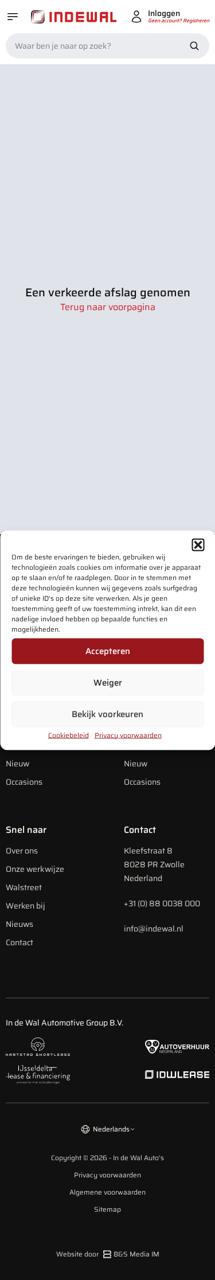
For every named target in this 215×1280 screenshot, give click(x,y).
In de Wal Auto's (138, 1157)
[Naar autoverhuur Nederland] (177, 1047)
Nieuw (17, 763)
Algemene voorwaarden (107, 1192)
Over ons (22, 850)
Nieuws (19, 924)
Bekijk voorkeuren (107, 714)
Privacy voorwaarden (128, 734)
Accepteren (107, 651)
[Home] (74, 17)
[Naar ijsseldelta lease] (38, 1074)
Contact (19, 942)
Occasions (24, 782)
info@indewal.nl (153, 928)
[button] (198, 544)
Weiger (107, 683)
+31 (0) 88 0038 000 (162, 903)
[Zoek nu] (194, 45)
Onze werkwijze (35, 869)
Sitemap (107, 1209)
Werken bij (25, 905)
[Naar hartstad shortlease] (38, 1047)
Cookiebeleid (68, 734)
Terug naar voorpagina (107, 307)
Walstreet (24, 887)
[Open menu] (12, 17)
